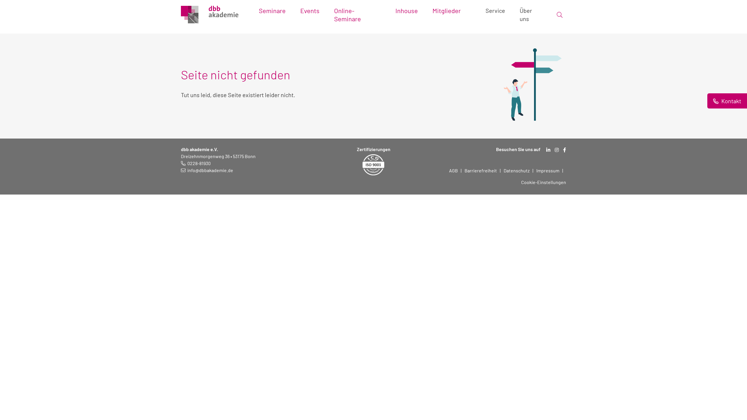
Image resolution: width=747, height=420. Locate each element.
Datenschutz (517, 170)
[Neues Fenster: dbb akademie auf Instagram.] (557, 150)
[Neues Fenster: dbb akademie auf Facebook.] (564, 150)
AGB (453, 170)
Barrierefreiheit (481, 170)
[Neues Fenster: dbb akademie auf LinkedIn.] (548, 150)
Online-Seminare (347, 14)
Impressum (547, 170)
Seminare (272, 10)
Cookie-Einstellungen (543, 182)
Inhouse (406, 10)
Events (310, 10)
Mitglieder (446, 10)
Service (495, 10)
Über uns (526, 14)
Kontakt (730, 100)
